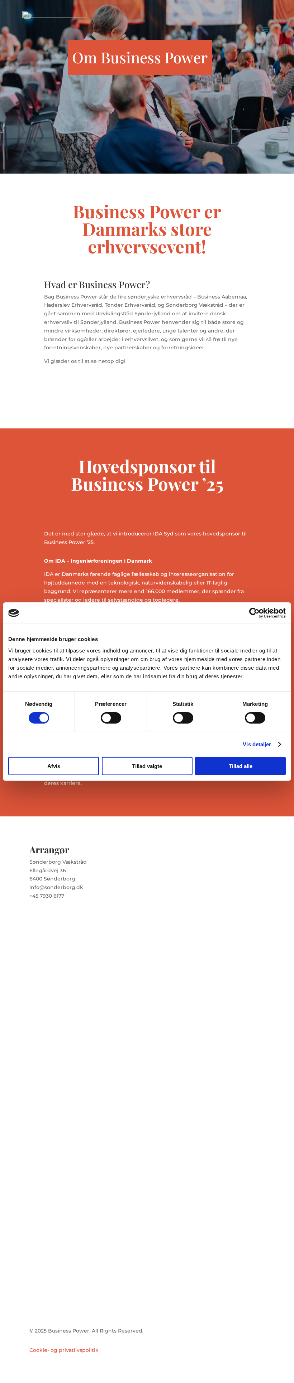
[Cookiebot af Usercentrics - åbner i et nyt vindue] (254, 613)
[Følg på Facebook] (35, 917)
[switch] (111, 718)
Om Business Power (140, 57)
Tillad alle (240, 766)
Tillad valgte (147, 766)
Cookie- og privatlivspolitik (64, 1350)
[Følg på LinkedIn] (49, 917)
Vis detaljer (257, 744)
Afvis (53, 766)
